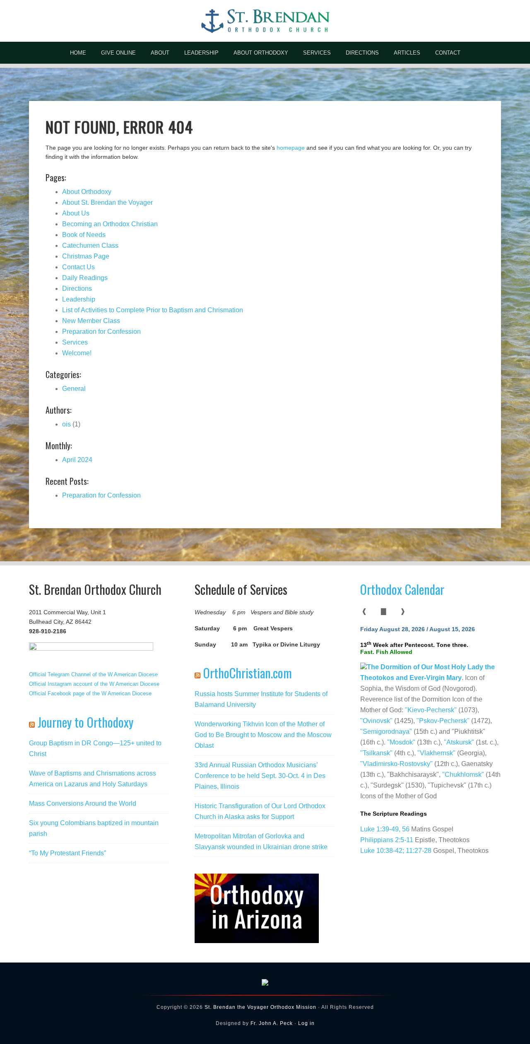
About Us (75, 213)
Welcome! (77, 353)
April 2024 (77, 459)
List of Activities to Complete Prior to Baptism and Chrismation (152, 310)
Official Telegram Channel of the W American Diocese (93, 674)
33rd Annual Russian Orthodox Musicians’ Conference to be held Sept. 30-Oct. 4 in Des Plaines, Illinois (260, 775)
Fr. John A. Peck (272, 1023)
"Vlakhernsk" (436, 753)
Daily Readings (85, 277)
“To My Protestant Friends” (67, 853)
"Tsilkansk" (376, 753)
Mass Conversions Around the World (82, 803)
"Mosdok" (401, 742)
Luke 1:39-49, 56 (385, 829)
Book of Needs (84, 234)
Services (75, 342)
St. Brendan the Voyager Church (265, 20)
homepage (291, 147)
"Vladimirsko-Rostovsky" (396, 763)
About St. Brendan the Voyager (107, 202)
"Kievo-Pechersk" (431, 710)
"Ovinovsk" (376, 720)
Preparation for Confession (101, 331)
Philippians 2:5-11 (387, 839)
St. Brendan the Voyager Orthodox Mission (260, 1007)
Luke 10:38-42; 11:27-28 (395, 850)
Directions (77, 288)
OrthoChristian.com (247, 672)
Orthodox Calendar (402, 589)
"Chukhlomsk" (463, 774)
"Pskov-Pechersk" (443, 720)
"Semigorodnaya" (386, 731)
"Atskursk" (459, 742)
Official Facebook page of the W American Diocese (90, 693)
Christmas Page (85, 256)
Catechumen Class (90, 245)
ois (66, 424)
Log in (306, 1023)
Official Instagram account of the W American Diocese (94, 684)
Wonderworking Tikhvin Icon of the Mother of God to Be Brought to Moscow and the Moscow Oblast (263, 735)
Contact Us (78, 267)
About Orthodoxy (86, 191)
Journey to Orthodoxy (85, 722)
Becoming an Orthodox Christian (110, 223)
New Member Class (91, 320)
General (74, 388)
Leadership (78, 299)
